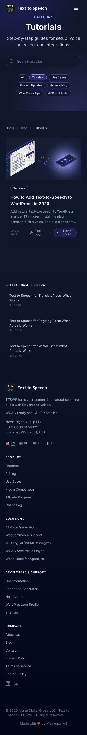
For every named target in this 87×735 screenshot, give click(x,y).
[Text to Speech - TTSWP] (30, 8)
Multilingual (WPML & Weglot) (28, 543)
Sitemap (12, 612)
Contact (12, 650)
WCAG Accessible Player (25, 551)
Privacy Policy (16, 658)
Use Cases (59, 77)
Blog (24, 128)
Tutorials (38, 77)
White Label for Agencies (25, 559)
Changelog (14, 505)
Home (10, 128)
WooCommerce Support (24, 535)
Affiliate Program (18, 497)
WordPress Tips (29, 93)
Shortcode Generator (21, 589)
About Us (13, 634)
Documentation (17, 581)
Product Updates (31, 85)
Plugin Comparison (20, 489)
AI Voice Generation (20, 527)
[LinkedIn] (8, 683)
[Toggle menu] (76, 8)
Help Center (15, 597)
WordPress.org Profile (22, 604)
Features (12, 466)
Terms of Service (18, 666)
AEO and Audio (58, 93)
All (22, 77)
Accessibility (58, 85)
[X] (16, 683)
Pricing (11, 474)
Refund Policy (16, 674)
